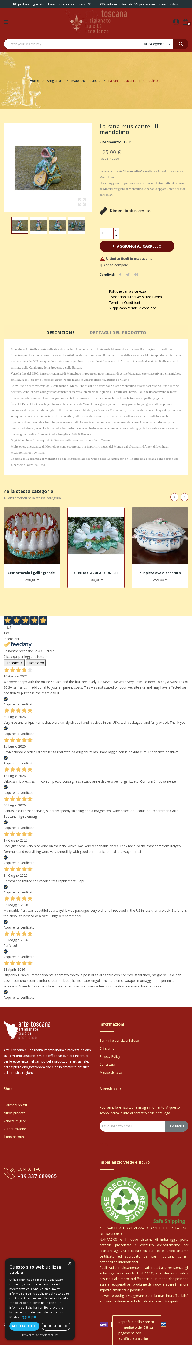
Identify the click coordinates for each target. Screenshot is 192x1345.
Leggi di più (28, 1317)
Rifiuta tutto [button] (55, 1326)
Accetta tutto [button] (24, 1326)
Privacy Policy (110, 1056)
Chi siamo (107, 1048)
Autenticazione (15, 1129)
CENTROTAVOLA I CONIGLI (96, 573)
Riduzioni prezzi (15, 1105)
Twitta (127, 274)
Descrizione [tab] (60, 332)
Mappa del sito (111, 1072)
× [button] (69, 1263)
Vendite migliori (15, 1121)
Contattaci (107, 1064)
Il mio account (14, 1137)
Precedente (14, 663)
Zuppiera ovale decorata (160, 573)
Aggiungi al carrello (139, 246)
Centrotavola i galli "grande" (32, 573)
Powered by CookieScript (40, 1335)
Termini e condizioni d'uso (119, 1040)
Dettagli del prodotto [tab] (118, 332)
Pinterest (136, 274)
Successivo (35, 663)
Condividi (120, 274)
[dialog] (40, 1299)
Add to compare (115, 265)
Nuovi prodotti (15, 1113)
